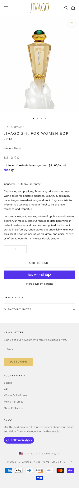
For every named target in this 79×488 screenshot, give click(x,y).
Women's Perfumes (15, 395)
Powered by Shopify (57, 462)
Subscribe (18, 361)
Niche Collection (13, 408)
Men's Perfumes (13, 401)
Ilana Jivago (14, 127)
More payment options (39, 284)
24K (6, 389)
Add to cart (39, 263)
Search (8, 383)
